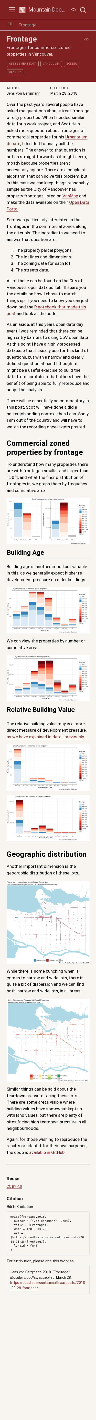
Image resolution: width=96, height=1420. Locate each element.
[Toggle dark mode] (73, 9)
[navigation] (66, 25)
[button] (10, 25)
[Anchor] (48, 552)
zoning (71, 63)
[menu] (12, 9)
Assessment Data (22, 63)
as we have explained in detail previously (45, 736)
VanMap (70, 195)
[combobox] (83, 10)
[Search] (83, 10)
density (15, 72)
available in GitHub (47, 1152)
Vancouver (51, 63)
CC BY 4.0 (14, 1186)
